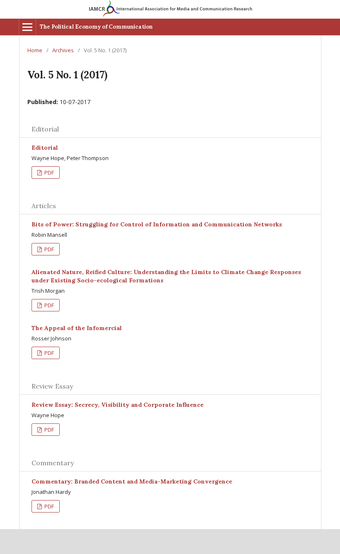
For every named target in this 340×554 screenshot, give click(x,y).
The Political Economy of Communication (96, 26)
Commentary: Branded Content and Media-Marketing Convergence (132, 481)
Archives (63, 50)
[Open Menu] (27, 27)
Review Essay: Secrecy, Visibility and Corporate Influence (118, 404)
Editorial (45, 147)
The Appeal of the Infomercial (77, 328)
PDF (48, 172)
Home (34, 50)
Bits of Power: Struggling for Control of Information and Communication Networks (157, 224)
